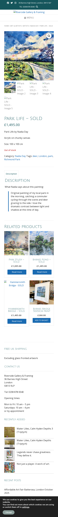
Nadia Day (34, 26)
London (43, 156)
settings (25, 507)
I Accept (8, 512)
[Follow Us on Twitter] (12, 3)
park (50, 156)
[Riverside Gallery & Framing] (29, 12)
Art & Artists (15, 26)
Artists (26, 26)
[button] (49, 35)
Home (6, 26)
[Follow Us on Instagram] (15, 3)
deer (35, 156)
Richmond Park (12, 159)
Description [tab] (11, 173)
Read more (17, 272)
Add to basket (41, 320)
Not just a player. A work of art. (33, 463)
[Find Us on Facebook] (8, 3)
